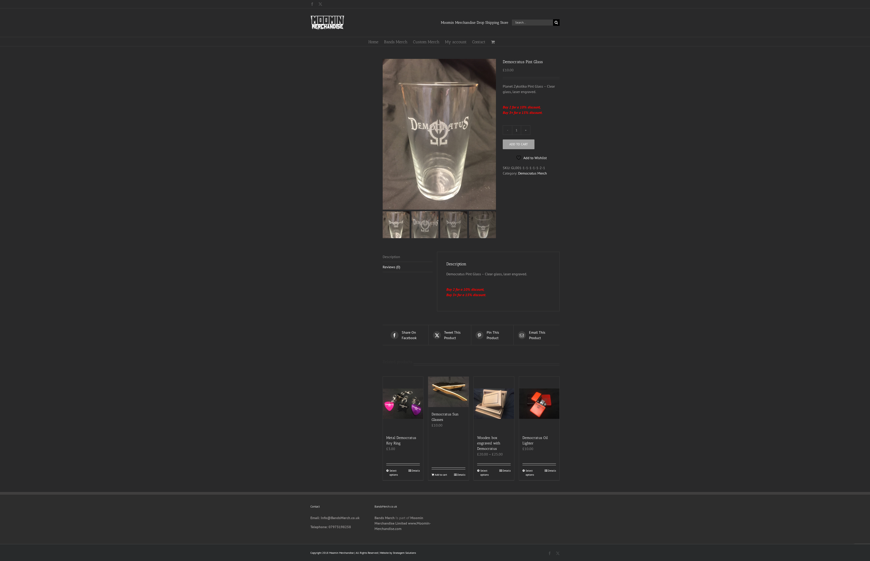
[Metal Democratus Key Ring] (403, 404)
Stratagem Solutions (404, 552)
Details (416, 470)
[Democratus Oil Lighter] (539, 404)
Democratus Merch (532, 173)
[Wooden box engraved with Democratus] (494, 404)
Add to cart (518, 144)
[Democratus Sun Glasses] (448, 392)
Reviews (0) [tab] (391, 267)
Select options (393, 472)
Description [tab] (391, 256)
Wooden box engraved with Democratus (488, 443)
